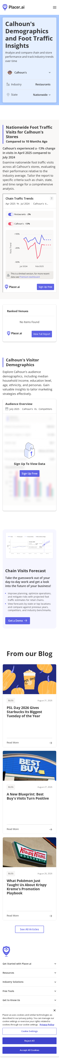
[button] (54, 7)
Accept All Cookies (29, 1050)
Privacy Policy (47, 1024)
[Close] (54, 1010)
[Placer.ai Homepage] (13, 7)
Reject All (29, 1040)
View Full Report (41, 334)
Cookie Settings (29, 1031)
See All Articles (29, 929)
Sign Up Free (30, 473)
